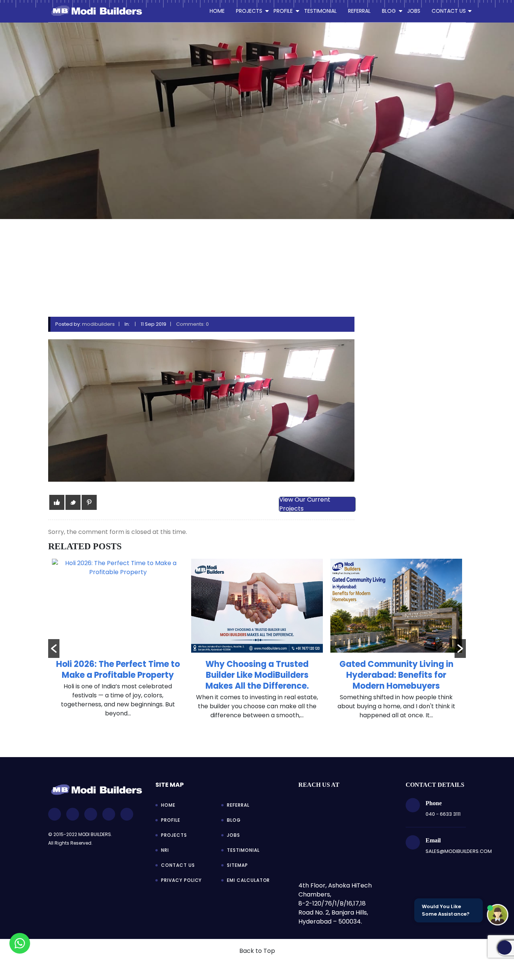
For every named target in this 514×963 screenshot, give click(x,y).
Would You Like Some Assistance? (446, 910)
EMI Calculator (248, 880)
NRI (165, 850)
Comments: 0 (192, 324)
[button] (53, 648)
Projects (174, 835)
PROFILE (283, 11)
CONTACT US (449, 11)
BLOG (389, 11)
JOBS (413, 11)
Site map (169, 784)
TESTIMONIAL (320, 11)
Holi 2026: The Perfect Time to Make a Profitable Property (118, 669)
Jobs (233, 835)
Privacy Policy (181, 880)
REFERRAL (359, 11)
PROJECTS (249, 11)
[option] (117, 642)
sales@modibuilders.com (459, 851)
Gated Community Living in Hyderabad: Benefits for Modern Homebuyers (396, 675)
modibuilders (98, 324)
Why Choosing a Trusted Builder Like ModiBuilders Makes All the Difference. (257, 675)
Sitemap (237, 865)
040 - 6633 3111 (443, 814)
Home (217, 11)
